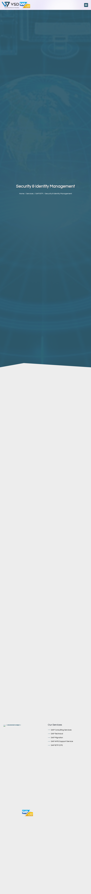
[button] (86, 5)
